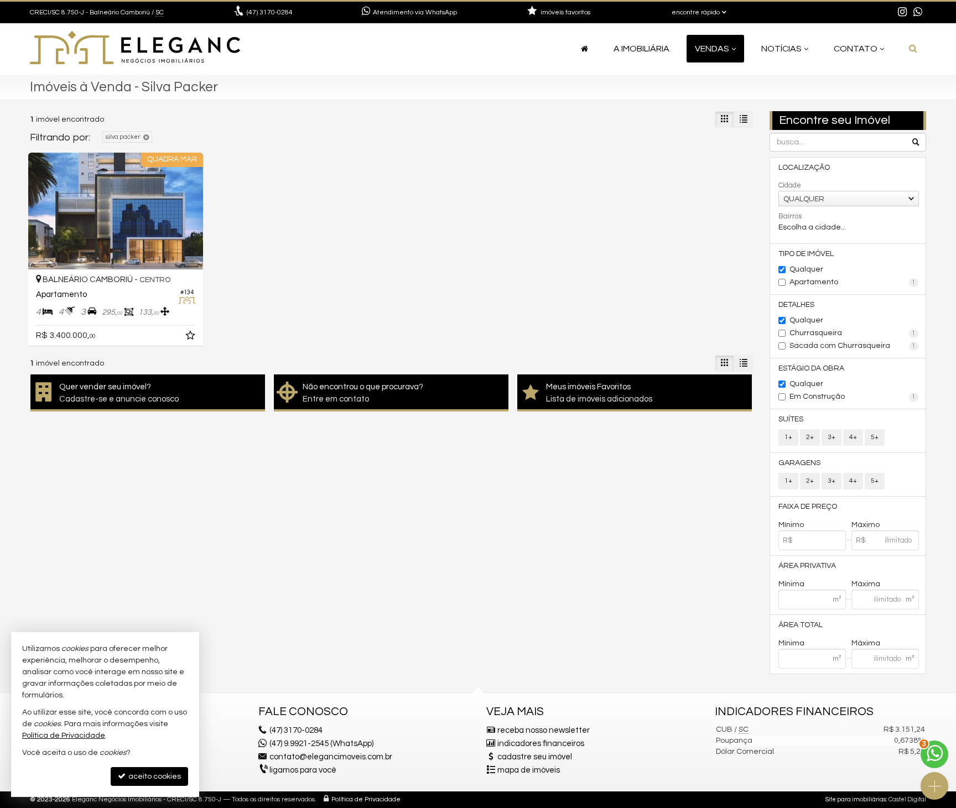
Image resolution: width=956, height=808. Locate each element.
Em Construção (852, 396)
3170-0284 (270, 12)
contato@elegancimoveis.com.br (330, 757)
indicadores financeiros (540, 743)
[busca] (913, 48)
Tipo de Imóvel (806, 254)
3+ (831, 437)
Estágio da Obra (811, 368)
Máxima (865, 584)
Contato (855, 48)
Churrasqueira (852, 333)
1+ (788, 437)
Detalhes (796, 305)
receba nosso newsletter (543, 730)
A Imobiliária (641, 48)
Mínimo (791, 525)
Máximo (865, 525)
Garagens (799, 463)
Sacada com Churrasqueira (852, 346)
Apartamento (852, 282)
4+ (853, 437)
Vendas (712, 48)
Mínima (791, 584)
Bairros (790, 216)
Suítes (790, 419)
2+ (810, 437)
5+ (875, 437)
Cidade (789, 185)
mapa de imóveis (528, 770)
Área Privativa (807, 566)
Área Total (800, 625)
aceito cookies (154, 776)
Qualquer (806, 269)
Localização (804, 167)
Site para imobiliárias (855, 799)
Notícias (781, 48)
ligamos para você (302, 770)
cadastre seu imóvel (534, 757)
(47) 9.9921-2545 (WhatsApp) (321, 743)
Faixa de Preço (807, 506)
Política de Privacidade (366, 799)
